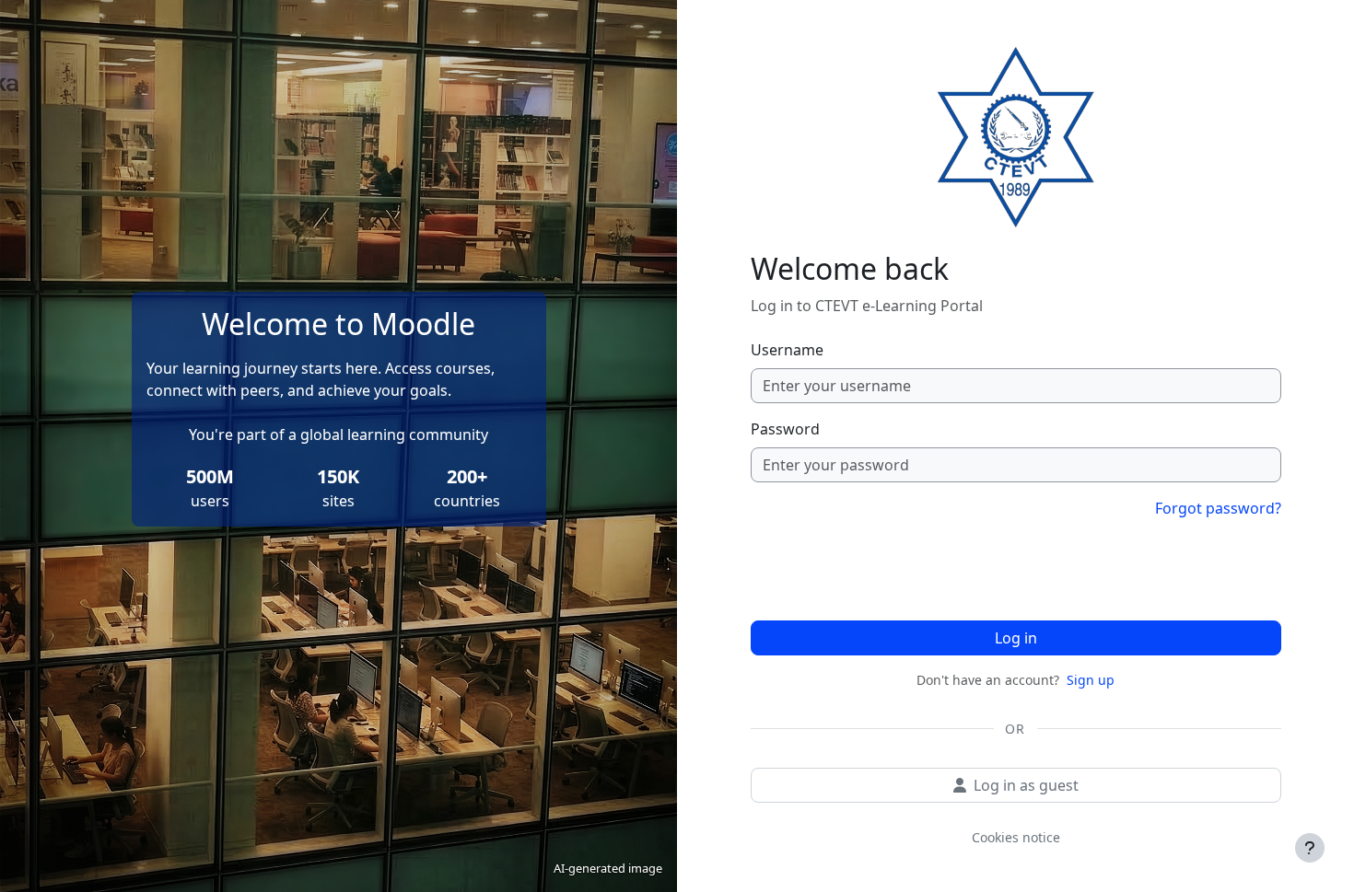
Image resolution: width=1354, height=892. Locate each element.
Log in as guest (1026, 785)
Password (785, 429)
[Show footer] (1310, 848)
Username (787, 350)
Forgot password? (1218, 508)
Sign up (1091, 680)
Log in (1016, 638)
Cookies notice (1016, 837)
